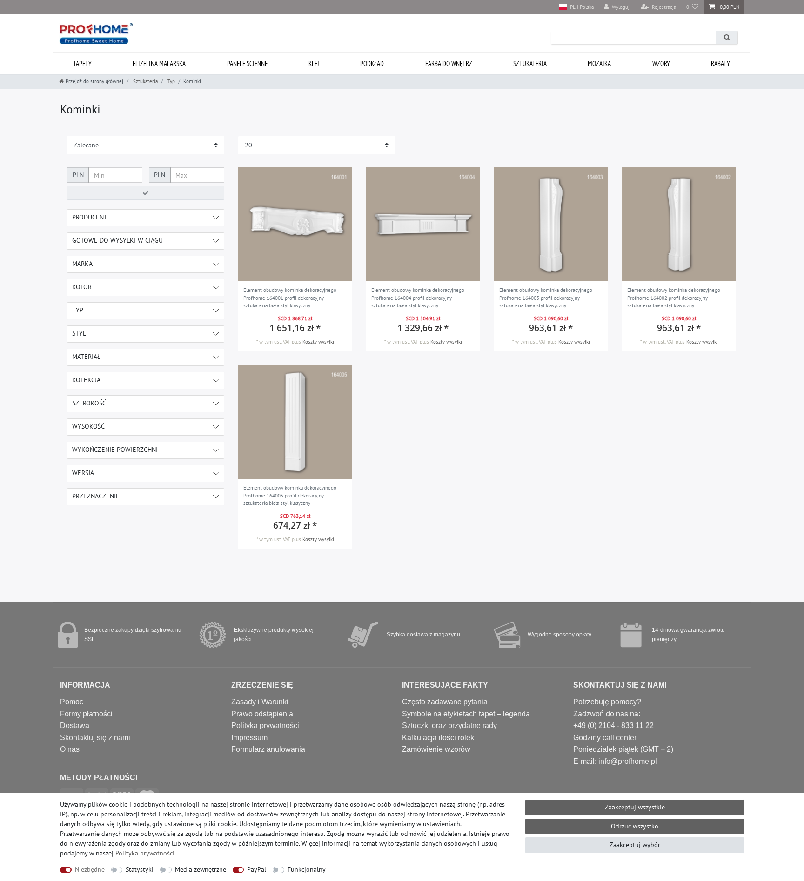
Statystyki (140, 869)
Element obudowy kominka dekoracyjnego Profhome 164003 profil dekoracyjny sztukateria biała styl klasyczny (545, 298)
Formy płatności (86, 714)
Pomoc (71, 702)
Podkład (372, 63)
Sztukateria (530, 63)
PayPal (256, 869)
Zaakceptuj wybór (635, 845)
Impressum (249, 738)
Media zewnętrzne (200, 869)
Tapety (82, 63)
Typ (170, 81)
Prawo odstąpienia (262, 714)
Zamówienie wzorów (436, 749)
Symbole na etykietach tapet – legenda (466, 714)
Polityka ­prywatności (144, 853)
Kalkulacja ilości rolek (438, 738)
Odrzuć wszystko (634, 826)
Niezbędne (90, 869)
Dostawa (74, 725)
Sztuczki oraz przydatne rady (449, 725)
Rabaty (720, 63)
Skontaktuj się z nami (95, 738)
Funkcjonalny (307, 869)
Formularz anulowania (268, 749)
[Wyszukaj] (726, 37)
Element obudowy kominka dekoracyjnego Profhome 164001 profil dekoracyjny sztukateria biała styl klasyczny (289, 298)
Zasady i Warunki (259, 702)
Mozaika (599, 63)
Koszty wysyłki (318, 341)
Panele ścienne (247, 63)
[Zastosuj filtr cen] (145, 193)
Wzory (661, 63)
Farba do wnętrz (448, 63)
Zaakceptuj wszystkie (635, 807)
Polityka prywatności (265, 725)
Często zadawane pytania (445, 702)
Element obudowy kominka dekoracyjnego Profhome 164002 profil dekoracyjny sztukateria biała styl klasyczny (673, 298)
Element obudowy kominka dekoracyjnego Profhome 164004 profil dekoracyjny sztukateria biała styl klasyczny (417, 298)
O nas (70, 749)
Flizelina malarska (159, 63)
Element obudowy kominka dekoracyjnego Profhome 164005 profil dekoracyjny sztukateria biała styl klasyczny (289, 495)
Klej (313, 63)
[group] (295, 224)
